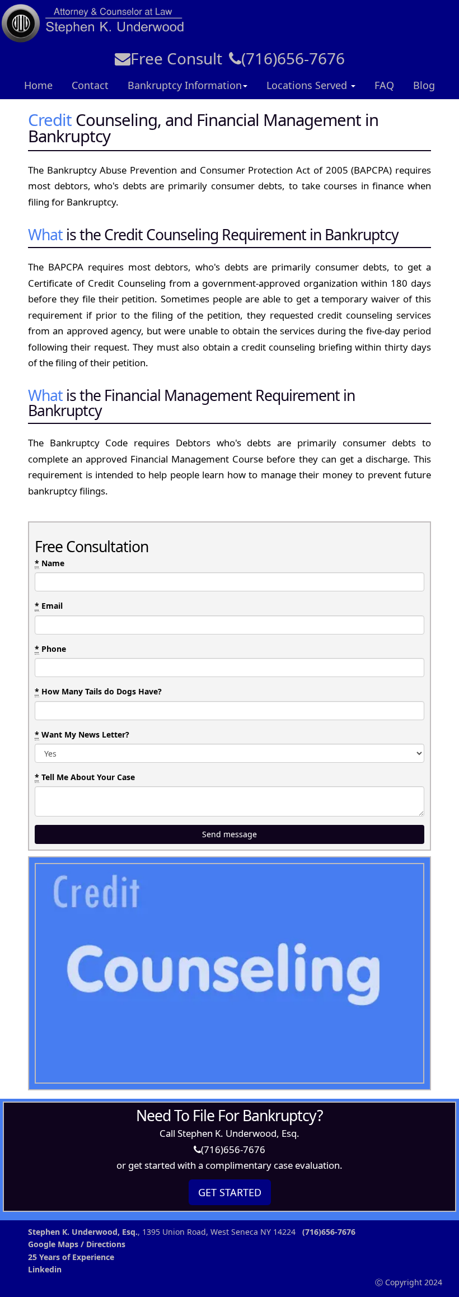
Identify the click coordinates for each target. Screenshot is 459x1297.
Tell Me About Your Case (85, 777)
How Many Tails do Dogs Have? (98, 691)
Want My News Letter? (82, 734)
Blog (424, 85)
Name (49, 563)
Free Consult (176, 58)
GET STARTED (229, 1192)
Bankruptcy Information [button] (185, 85)
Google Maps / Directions (76, 1244)
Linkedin (45, 1269)
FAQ (384, 85)
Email (49, 605)
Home (38, 85)
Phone (50, 648)
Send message (229, 834)
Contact (90, 85)
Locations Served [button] (308, 85)
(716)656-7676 (293, 58)
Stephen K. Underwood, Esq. (83, 1231)
